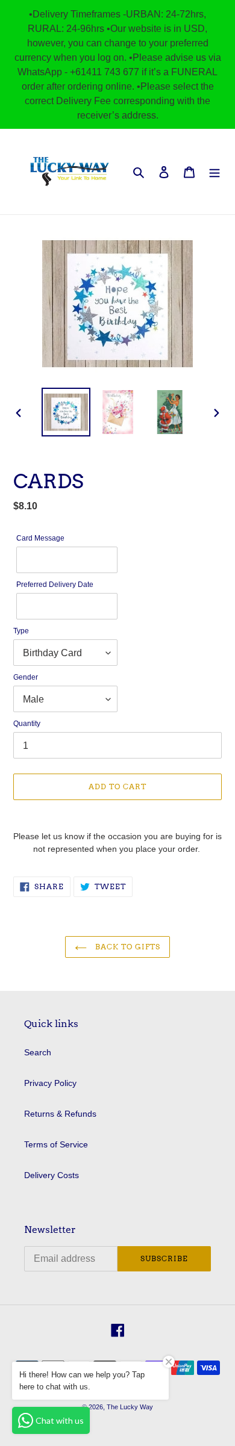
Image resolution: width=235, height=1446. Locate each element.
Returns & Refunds (60, 1114)
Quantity (26, 723)
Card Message (40, 537)
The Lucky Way (130, 1407)
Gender (25, 676)
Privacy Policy (50, 1083)
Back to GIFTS (126, 946)
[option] (66, 412)
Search (37, 1052)
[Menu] (214, 171)
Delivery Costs (51, 1175)
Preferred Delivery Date (54, 584)
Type (21, 630)
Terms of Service (56, 1144)
